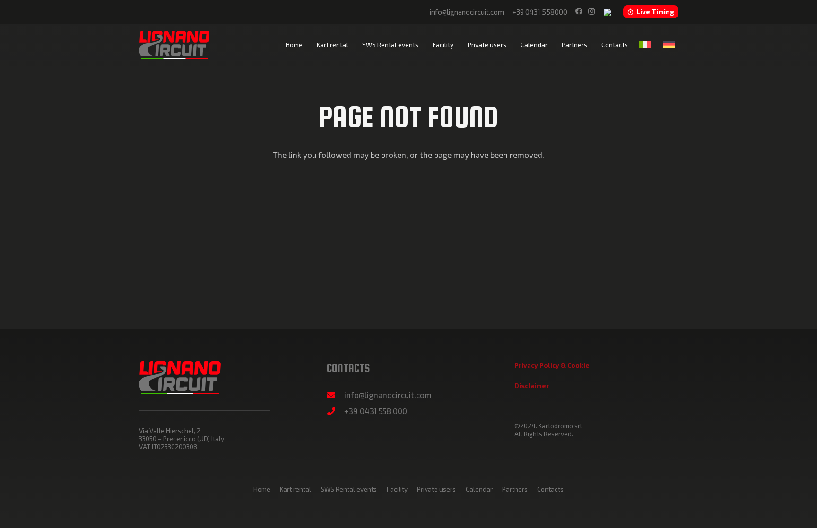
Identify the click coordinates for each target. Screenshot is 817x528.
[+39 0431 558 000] (335, 410)
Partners (515, 489)
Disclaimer (531, 385)
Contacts (550, 489)
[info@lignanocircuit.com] (335, 394)
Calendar (479, 489)
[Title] (609, 12)
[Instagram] (591, 12)
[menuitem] (646, 44)
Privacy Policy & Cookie (552, 365)
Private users (436, 489)
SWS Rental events (349, 489)
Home (261, 489)
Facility (397, 489)
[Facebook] (578, 11)
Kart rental (295, 489)
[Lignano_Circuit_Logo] (174, 45)
